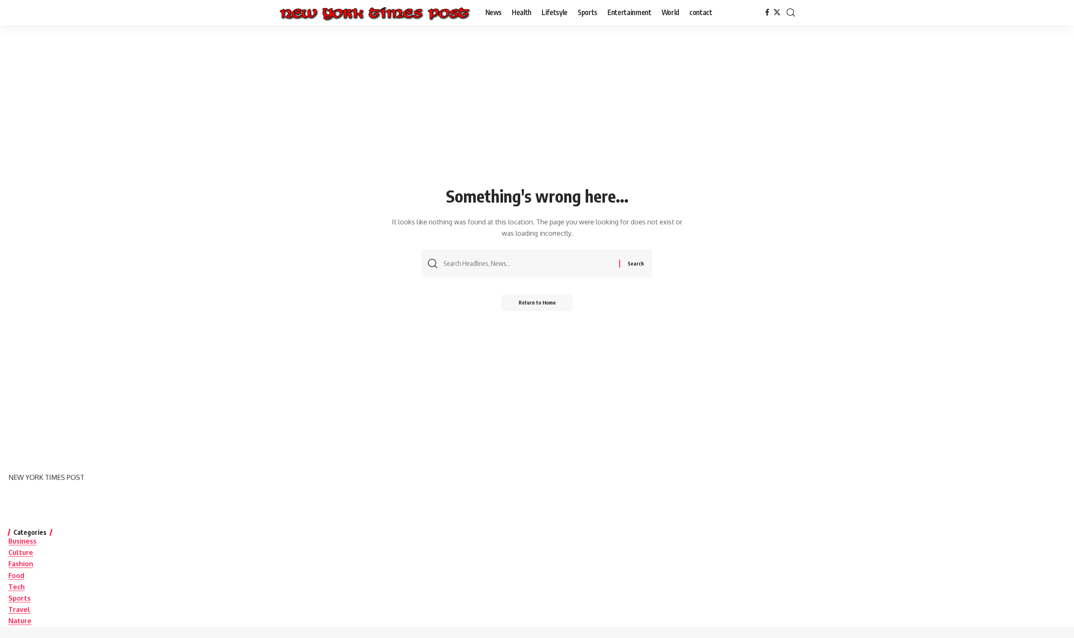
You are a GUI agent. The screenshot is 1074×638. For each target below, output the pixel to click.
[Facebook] (767, 12)
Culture (20, 552)
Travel (19, 609)
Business (22, 541)
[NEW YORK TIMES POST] (374, 12)
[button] (791, 12)
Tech (16, 587)
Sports (19, 598)
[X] (777, 12)
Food (16, 575)
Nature (19, 621)
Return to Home (537, 302)
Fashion (20, 564)
